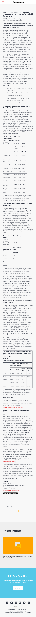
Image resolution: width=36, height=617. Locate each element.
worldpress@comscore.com (11, 490)
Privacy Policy (11, 609)
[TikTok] (16, 603)
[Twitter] (7, 603)
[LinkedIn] (11, 603)
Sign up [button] (17, 588)
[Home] (19, 2)
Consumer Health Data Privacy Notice (17, 611)
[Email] (29, 603)
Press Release (7, 10)
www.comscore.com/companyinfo (13, 407)
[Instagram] (20, 603)
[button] (3, 2)
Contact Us (28, 612)
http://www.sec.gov (9, 461)
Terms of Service (21, 609)
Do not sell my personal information (14, 612)
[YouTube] (24, 603)
